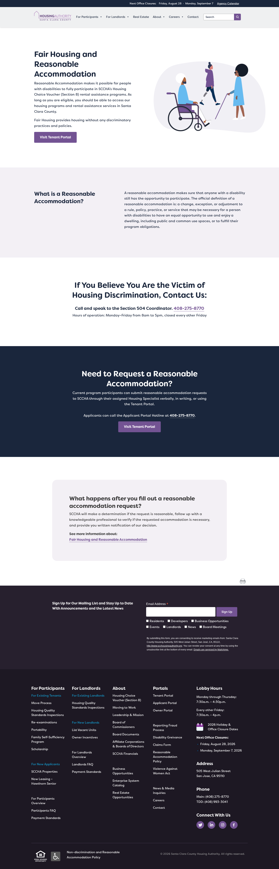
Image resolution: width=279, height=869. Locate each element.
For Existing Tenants (46, 696)
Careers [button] (174, 17)
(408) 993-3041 (216, 802)
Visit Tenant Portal (55, 137)
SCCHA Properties (44, 772)
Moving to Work (124, 708)
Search (237, 17)
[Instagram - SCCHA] (224, 825)
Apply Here (253, 292)
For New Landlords (85, 723)
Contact (193, 17)
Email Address (157, 604)
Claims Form (162, 745)
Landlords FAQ (82, 764)
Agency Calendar (228, 3)
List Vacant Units (84, 730)
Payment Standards (46, 818)
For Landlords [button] (115, 17)
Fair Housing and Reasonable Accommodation (108, 539)
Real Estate (141, 17)
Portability (39, 730)
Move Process (41, 703)
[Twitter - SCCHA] (201, 825)
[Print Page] (243, 581)
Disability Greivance (167, 737)
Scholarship (39, 749)
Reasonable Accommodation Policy (165, 756)
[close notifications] (271, 269)
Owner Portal (163, 710)
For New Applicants (45, 764)
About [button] (157, 17)
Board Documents (126, 734)
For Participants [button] (87, 17)
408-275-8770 (189, 308)
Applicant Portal (165, 703)
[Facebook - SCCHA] (235, 825)
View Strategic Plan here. (248, 321)
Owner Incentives (85, 737)
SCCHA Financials (125, 754)
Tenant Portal (163, 696)
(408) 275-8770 (217, 797)
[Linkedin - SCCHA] (213, 825)
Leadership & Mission (128, 715)
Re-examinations (44, 722)
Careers (158, 800)
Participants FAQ (43, 811)
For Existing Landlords (88, 696)
